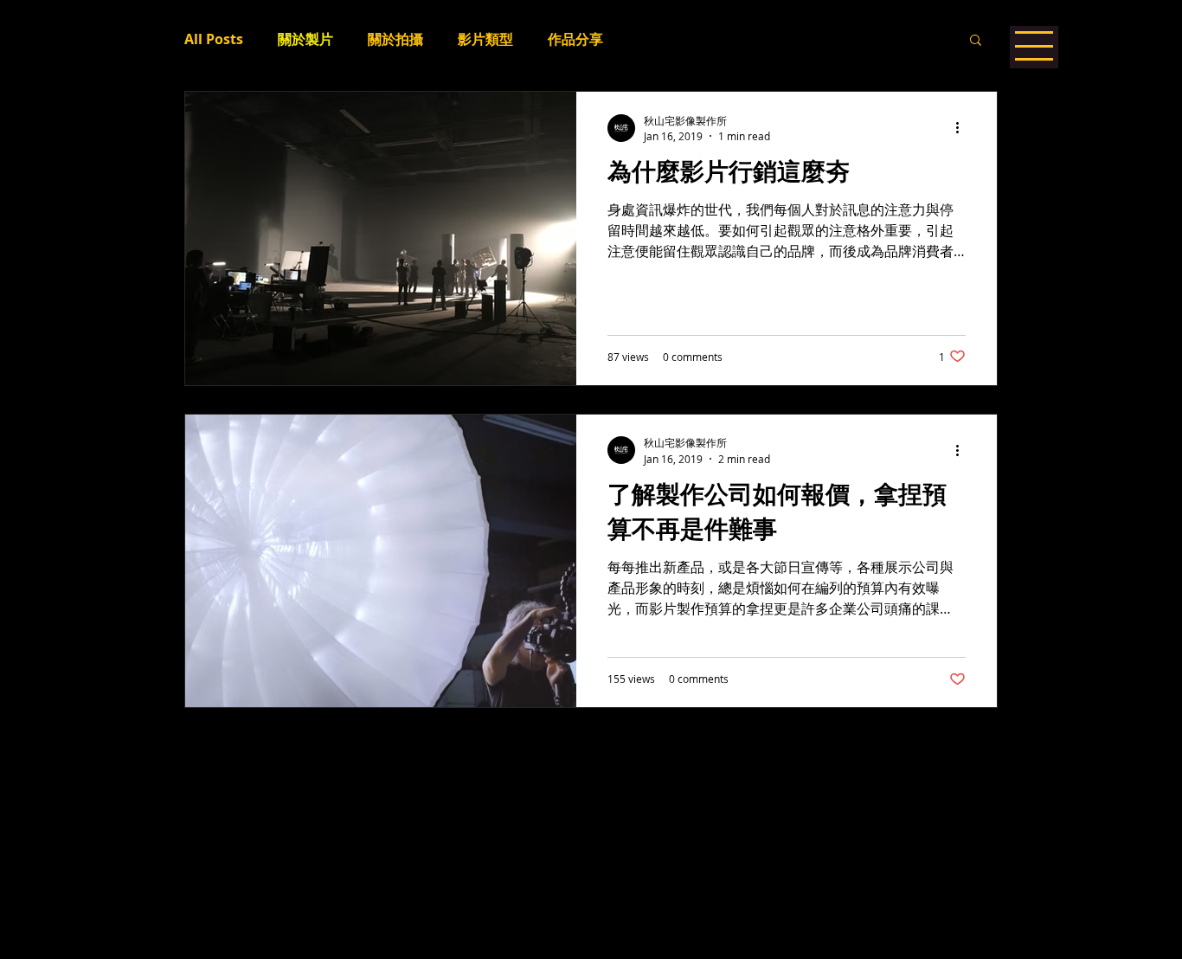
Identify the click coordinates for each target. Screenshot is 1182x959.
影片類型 (485, 39)
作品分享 (575, 39)
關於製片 (305, 39)
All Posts (213, 39)
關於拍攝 (395, 39)
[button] (975, 41)
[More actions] (963, 128)
